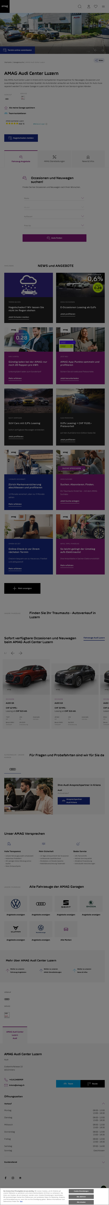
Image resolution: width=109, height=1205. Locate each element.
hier (21, 1201)
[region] (54, 1196)
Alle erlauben (81, 1202)
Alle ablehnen (81, 1197)
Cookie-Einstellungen (81, 1191)
